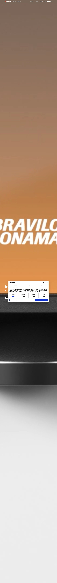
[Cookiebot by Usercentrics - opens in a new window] (44, 282)
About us (31, 1)
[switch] (23, 296)
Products (14, 1)
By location (18, 1)
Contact (37, 1)
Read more (7, 297)
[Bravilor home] (8, 1)
